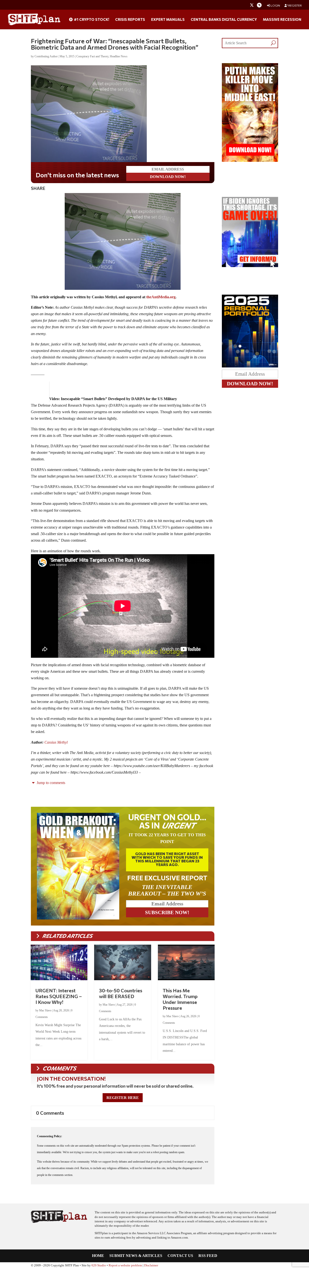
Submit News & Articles (135, 1256)
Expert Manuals (168, 20)
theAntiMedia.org (161, 297)
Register (295, 5)
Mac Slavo (45, 1010)
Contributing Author (46, 56)
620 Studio (98, 1265)
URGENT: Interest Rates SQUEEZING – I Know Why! (58, 996)
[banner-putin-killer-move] (250, 160)
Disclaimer (151, 1265)
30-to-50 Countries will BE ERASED (120, 993)
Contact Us (180, 1256)
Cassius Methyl (56, 742)
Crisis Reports (130, 20)
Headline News (118, 56)
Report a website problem (125, 1265)
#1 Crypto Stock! (91, 20)
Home (98, 1256)
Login (275, 5)
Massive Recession (282, 20)
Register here (122, 1098)
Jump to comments (50, 783)
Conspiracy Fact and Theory (92, 56)
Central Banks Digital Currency (224, 20)
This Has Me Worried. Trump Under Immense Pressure (180, 999)
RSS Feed (207, 1256)
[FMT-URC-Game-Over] (250, 266)
